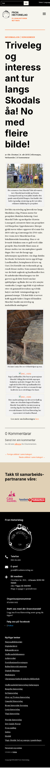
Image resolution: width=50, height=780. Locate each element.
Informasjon (12, 37)
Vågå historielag (12, 714)
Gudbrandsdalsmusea (14, 654)
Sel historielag (11, 693)
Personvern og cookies (13, 748)
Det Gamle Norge (13, 724)
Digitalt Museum (12, 671)
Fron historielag (20, 13)
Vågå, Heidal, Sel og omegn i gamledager (23, 740)
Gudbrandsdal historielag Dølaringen (22, 685)
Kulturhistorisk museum (16, 666)
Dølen (7, 732)
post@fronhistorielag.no (22, 570)
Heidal (8, 736)
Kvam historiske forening (16, 705)
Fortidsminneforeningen (16, 662)
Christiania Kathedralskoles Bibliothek (22, 679)
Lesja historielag (12, 709)
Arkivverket (10, 658)
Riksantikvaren (12, 650)
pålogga (18, 444)
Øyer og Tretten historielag (17, 697)
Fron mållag (10, 728)
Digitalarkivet (11, 646)
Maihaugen (10, 675)
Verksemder (28, 37)
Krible (15, 752)
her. (37, 419)
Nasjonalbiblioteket (13, 642)
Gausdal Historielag (14, 701)
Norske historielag (13, 720)
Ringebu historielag (14, 689)
